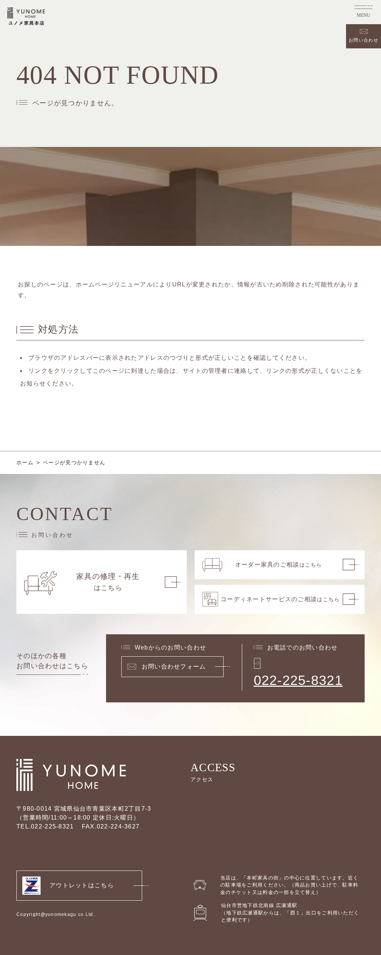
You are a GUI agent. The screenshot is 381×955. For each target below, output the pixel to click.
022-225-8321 (298, 680)
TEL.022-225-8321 (45, 826)
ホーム (24, 462)
